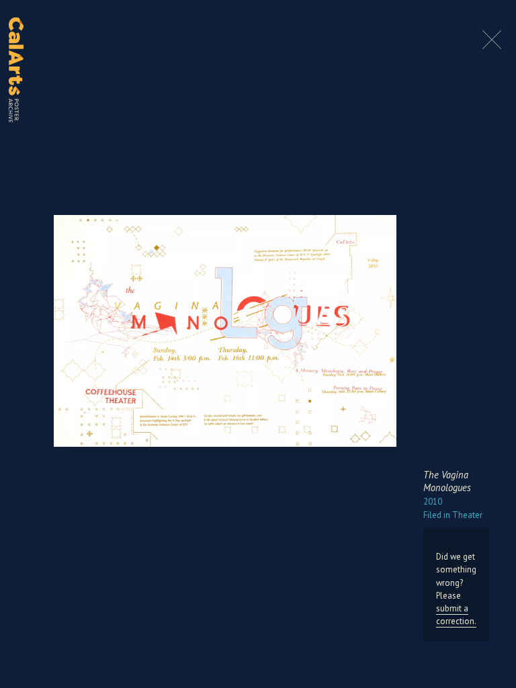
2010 (432, 501)
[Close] (491, 46)
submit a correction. (456, 615)
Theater (452, 515)
